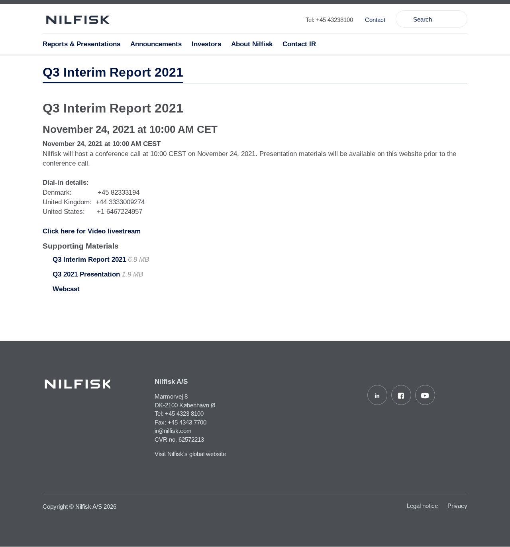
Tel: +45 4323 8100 (179, 413)
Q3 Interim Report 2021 (89, 259)
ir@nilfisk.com (173, 430)
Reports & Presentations (81, 44)
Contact (375, 19)
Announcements (156, 44)
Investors (206, 44)
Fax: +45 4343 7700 (180, 422)
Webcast (66, 289)
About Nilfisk (252, 44)
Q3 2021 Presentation (86, 274)
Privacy (457, 505)
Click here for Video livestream (92, 231)
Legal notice (422, 505)
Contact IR (299, 44)
